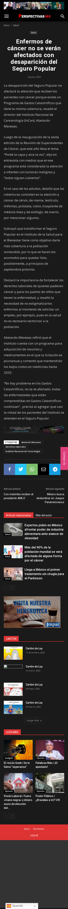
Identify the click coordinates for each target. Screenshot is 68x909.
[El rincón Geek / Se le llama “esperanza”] (18, 750)
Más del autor (44, 515)
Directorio (38, 828)
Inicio (6, 25)
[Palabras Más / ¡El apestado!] (50, 750)
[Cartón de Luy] (13, 653)
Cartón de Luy (34, 648)
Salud (16, 25)
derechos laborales (15, 446)
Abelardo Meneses (31, 442)
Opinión (41, 758)
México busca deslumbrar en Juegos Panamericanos (50, 498)
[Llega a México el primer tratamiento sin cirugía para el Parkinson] (13, 573)
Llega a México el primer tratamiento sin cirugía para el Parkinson (44, 574)
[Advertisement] (34, 874)
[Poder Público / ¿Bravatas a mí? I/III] (50, 783)
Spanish (17, 905)
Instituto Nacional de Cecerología (22, 451)
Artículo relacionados (18, 515)
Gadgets (9, 758)
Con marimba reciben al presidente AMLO (18, 496)
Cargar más (32, 720)
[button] (62, 16)
